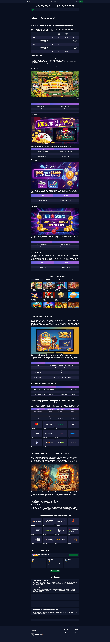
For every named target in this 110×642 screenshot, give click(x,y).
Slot (72, 279)
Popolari (36, 279)
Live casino (48, 279)
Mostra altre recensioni (55, 570)
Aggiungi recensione (73, 554)
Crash (60, 279)
